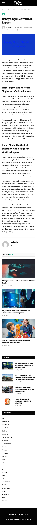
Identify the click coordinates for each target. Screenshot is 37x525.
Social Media (6, 488)
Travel (4, 497)
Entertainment (6, 444)
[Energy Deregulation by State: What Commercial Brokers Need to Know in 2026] (7, 365)
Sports (4, 491)
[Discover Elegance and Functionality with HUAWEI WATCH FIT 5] (7, 401)
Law (3, 469)
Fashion (4, 450)
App (3, 418)
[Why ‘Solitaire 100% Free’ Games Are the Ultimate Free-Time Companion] (18, 298)
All (3, 14)
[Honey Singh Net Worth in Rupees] (18, 44)
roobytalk (10, 27)
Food (3, 459)
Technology (5, 494)
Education (5, 440)
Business (4, 431)
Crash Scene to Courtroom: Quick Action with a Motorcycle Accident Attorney (24, 389)
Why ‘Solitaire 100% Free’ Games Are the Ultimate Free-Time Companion (16, 312)
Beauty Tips (5, 425)
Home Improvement (8, 466)
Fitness (4, 456)
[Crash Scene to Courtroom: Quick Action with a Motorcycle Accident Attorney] (7, 389)
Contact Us (12, 514)
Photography (6, 482)
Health (4, 463)
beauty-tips (5, 428)
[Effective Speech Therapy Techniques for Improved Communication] (18, 328)
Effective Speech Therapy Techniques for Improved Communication (16, 341)
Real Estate (5, 485)
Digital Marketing (7, 437)
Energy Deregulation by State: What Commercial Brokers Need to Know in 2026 (24, 365)
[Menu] (3, 3)
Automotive (5, 421)
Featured (5, 453)
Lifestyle (4, 472)
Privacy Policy (23, 514)
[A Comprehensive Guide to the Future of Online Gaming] (18, 268)
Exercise (4, 447)
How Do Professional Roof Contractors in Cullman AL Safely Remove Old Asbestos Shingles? (25, 377)
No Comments (12, 30)
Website (4, 501)
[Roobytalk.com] (18, 3)
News (3, 475)
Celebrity (5, 434)
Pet (3, 478)
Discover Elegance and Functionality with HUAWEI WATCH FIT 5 (23, 401)
